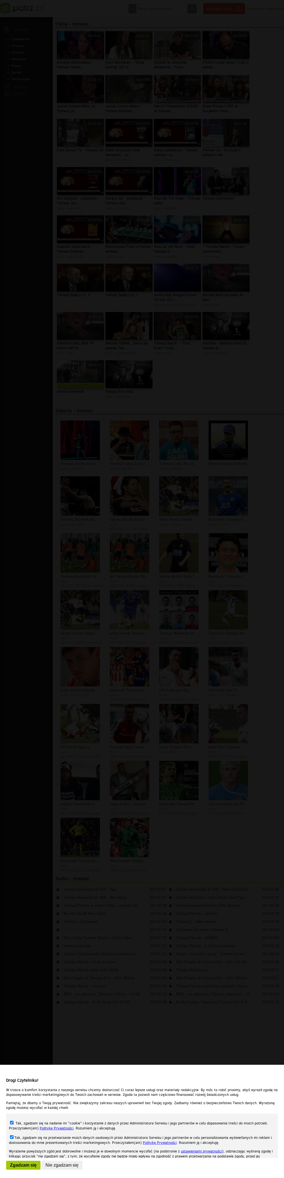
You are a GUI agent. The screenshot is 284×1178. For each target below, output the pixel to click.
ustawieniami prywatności (201, 1151)
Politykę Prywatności (56, 1128)
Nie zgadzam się (61, 1165)
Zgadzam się (23, 1165)
